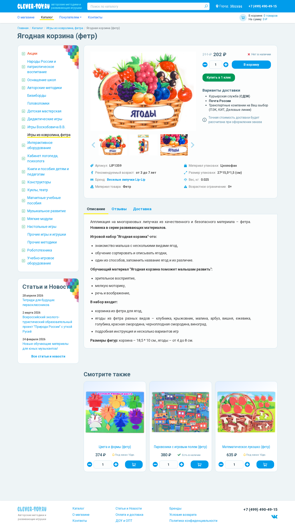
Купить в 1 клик (219, 77)
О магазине (26, 17)
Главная (22, 28)
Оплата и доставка (129, 515)
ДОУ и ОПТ (124, 521)
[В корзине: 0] (251, 65)
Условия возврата (182, 515)
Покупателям (69, 17)
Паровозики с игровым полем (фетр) (180, 447)
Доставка (142, 209)
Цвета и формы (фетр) (115, 447)
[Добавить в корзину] (134, 464)
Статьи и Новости (129, 508)
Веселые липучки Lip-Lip (126, 180)
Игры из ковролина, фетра (64, 28)
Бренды (175, 508)
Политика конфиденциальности (193, 521)
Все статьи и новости (48, 356)
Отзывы (119, 209)
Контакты (95, 17)
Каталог (47, 17)
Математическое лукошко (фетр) (246, 447)
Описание (96, 209)
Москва (236, 6)
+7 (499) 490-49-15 (262, 6)
